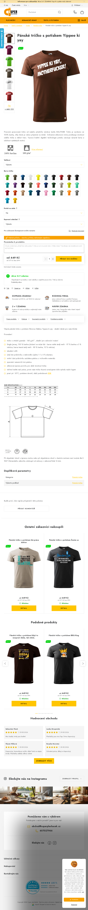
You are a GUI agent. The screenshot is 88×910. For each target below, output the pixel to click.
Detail (24, 608)
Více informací (37, 149)
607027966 (75, 12)
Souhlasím (75, 899)
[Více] (82, 20)
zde (83, 892)
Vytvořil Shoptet (39, 905)
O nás (6, 5)
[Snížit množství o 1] (46, 259)
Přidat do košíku (68, 259)
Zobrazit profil (70, 779)
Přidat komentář (26, 509)
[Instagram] (54, 843)
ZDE (49, 373)
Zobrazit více (44, 761)
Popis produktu (12, 319)
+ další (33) (9, 109)
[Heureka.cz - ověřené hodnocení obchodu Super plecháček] (44, 887)
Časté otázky (16, 5)
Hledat (59, 12)
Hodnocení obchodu (44, 718)
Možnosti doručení (78, 231)
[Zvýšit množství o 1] (53, 259)
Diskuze (24, 319)
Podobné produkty (57, 319)
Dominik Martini (51, 905)
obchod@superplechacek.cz (46, 826)
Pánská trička (77, 477)
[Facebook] (49, 843)
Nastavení (74, 905)
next (82, 663)
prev (5, 663)
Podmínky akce (16, 282)
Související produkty (38, 319)
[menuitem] (12, 20)
